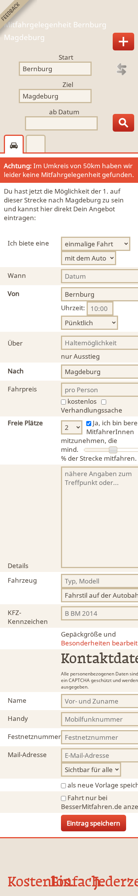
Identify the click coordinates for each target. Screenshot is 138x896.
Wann (17, 275)
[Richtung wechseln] (121, 69)
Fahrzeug (22, 580)
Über (15, 343)
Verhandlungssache (91, 410)
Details (18, 565)
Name (17, 700)
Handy (18, 718)
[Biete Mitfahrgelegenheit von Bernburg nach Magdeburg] (123, 41)
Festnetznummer (34, 736)
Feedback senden (18, 18)
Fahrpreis (22, 388)
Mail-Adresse (27, 754)
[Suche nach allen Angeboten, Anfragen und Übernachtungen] (123, 123)
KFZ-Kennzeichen (28, 617)
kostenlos (82, 401)
